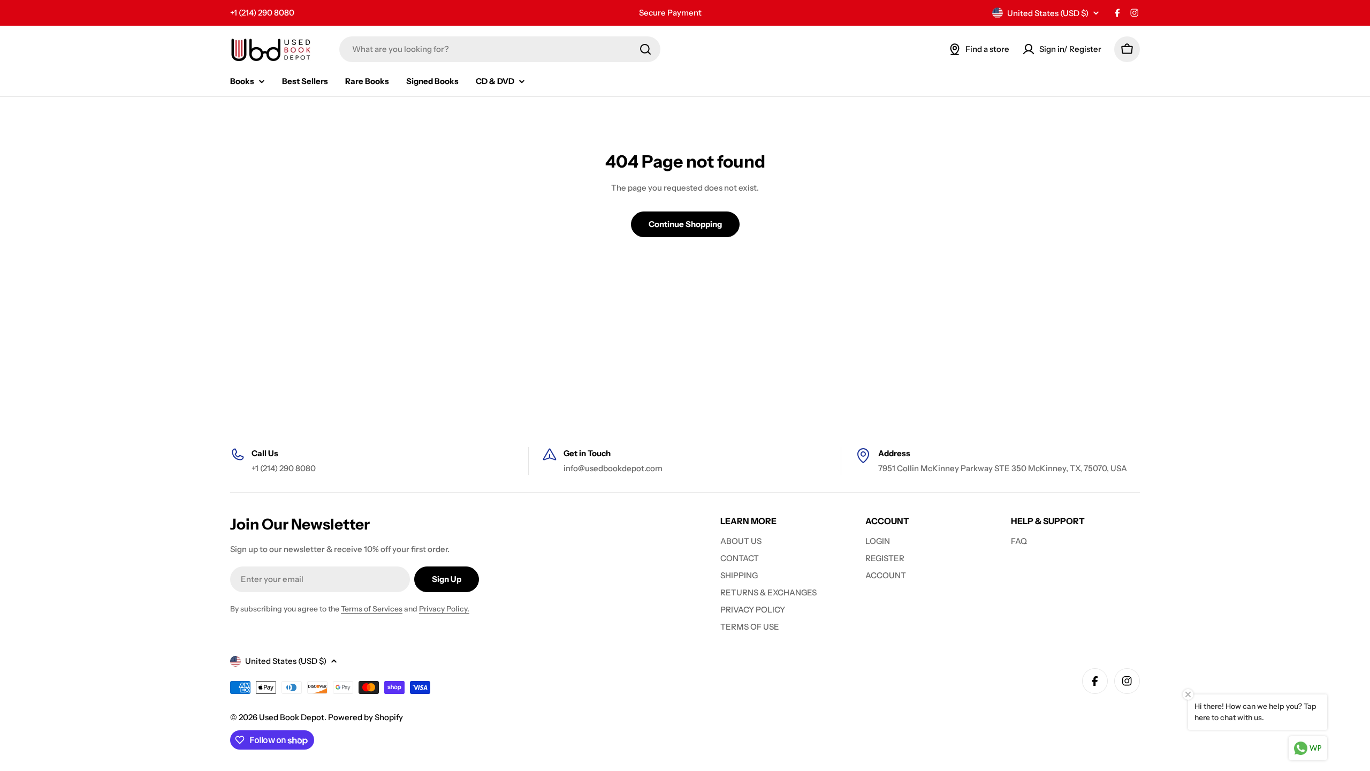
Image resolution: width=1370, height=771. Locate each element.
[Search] (645, 49)
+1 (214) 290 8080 (262, 12)
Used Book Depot (291, 717)
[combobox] (499, 49)
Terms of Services (371, 609)
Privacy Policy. (444, 609)
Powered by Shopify (365, 717)
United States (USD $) (1048, 13)
